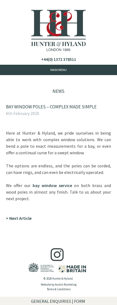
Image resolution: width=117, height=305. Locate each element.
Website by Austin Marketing (58, 284)
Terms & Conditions (58, 289)
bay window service (52, 185)
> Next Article (19, 218)
